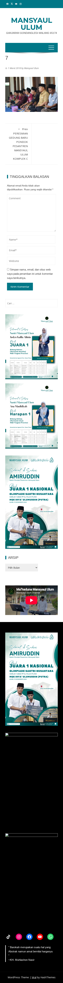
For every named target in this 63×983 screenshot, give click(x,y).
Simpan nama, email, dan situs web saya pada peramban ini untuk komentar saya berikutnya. (30, 273)
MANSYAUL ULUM (31, 24)
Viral (34, 977)
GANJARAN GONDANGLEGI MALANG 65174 (31, 33)
